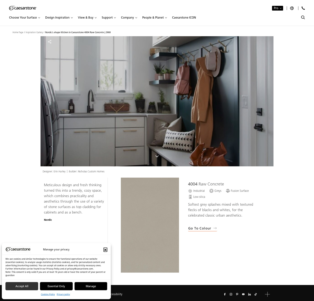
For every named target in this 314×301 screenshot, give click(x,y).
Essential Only (56, 286)
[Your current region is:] (292, 8)
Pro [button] (276, 8)
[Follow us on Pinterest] (237, 294)
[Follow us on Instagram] (231, 294)
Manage (91, 286)
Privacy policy (63, 294)
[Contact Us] (303, 8)
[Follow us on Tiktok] (255, 294)
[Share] (49, 41)
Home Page (18, 32)
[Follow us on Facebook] (225, 294)
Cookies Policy (48, 294)
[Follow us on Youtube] (243, 294)
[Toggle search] (303, 17)
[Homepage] (23, 8)
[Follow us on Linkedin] (249, 294)
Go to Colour (199, 228)
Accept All (21, 286)
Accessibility (114, 294)
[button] (105, 249)
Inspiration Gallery (34, 32)
